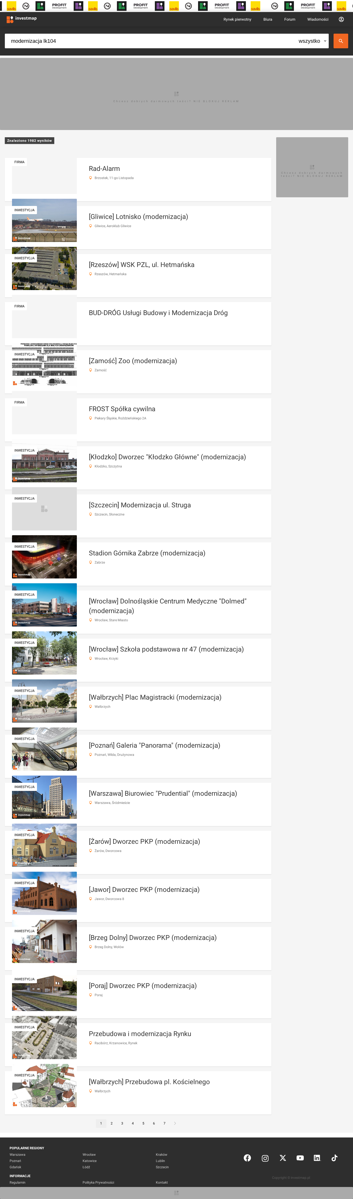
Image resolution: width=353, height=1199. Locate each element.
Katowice (90, 1161)
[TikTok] (334, 1159)
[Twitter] (282, 1159)
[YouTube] (300, 1159)
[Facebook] (247, 1159)
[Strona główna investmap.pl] (21, 19)
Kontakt (162, 1182)
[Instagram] (265, 1159)
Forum (289, 19)
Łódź (86, 1167)
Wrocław (89, 1154)
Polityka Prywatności (98, 1182)
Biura (267, 19)
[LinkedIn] (317, 1159)
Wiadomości (318, 19)
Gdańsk (15, 1167)
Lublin (160, 1161)
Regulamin (17, 1182)
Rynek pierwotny (237, 19)
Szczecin (162, 1167)
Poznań (15, 1161)
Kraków (161, 1154)
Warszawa (17, 1154)
